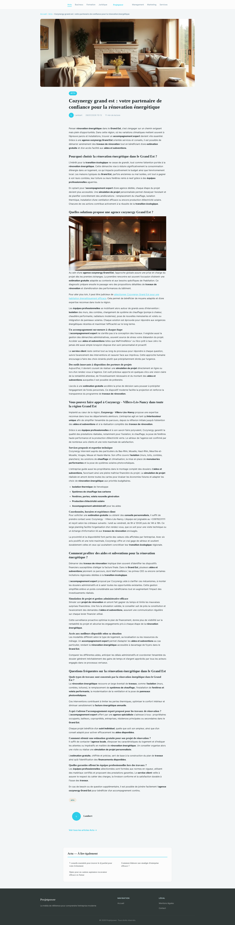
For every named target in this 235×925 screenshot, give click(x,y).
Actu (69, 4)
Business (79, 4)
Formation (90, 4)
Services (164, 4)
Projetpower (47, 899)
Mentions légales (166, 903)
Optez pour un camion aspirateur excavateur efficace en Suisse (88, 873)
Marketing (151, 4)
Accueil (43, 14)
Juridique (103, 4)
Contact (162, 908)
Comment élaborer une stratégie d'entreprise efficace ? (140, 864)
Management (138, 4)
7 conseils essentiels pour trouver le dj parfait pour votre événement (90, 864)
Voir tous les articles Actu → (83, 830)
